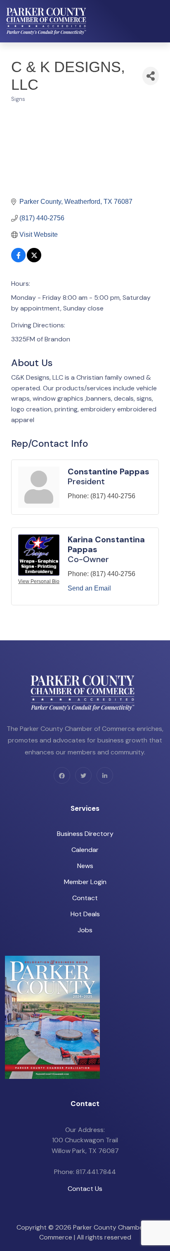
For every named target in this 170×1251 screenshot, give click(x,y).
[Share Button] (150, 76)
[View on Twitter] (34, 260)
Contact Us (85, 1188)
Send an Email (89, 588)
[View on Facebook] (18, 260)
